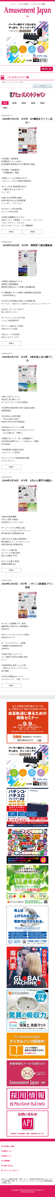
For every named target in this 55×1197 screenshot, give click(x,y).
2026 (5, 103)
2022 (42, 103)
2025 (14, 103)
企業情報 (6, 1161)
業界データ (7, 1151)
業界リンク (7, 1156)
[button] (46, 69)
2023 (33, 103)
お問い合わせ (8, 1166)
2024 (24, 103)
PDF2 (32, 232)
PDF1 (11, 232)
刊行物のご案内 (9, 1146)
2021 (5, 108)
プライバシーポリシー (11, 1170)
